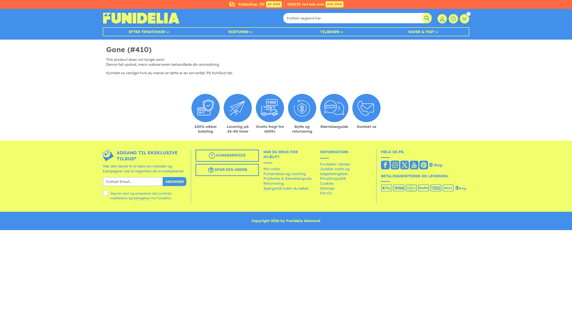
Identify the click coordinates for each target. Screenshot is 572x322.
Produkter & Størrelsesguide (287, 178)
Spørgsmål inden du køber (286, 188)
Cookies (327, 183)
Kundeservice (230, 155)
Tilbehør (329, 32)
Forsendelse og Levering (284, 174)
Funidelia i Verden (335, 164)
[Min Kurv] (464, 18)
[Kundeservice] (453, 18)
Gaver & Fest (421, 32)
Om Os (326, 193)
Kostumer (238, 32)
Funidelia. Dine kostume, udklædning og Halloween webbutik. (141, 18)
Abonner (174, 181)
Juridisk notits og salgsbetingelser (334, 171)
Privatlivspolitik (333, 178)
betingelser (141, 198)
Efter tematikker (147, 32)
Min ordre (271, 169)
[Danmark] (385, 165)
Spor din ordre (230, 169)
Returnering (273, 183)
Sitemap (327, 188)
